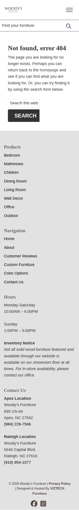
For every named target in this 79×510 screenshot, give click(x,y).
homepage (49, 70)
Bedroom (12, 155)
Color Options (16, 273)
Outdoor (11, 215)
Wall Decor (13, 198)
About (9, 247)
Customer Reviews (20, 256)
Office (9, 207)
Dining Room (15, 181)
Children (11, 172)
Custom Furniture (19, 264)
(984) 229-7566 (17, 424)
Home (9, 239)
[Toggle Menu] (69, 10)
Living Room (15, 190)
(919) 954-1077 (17, 462)
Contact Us (13, 282)
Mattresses (13, 164)
